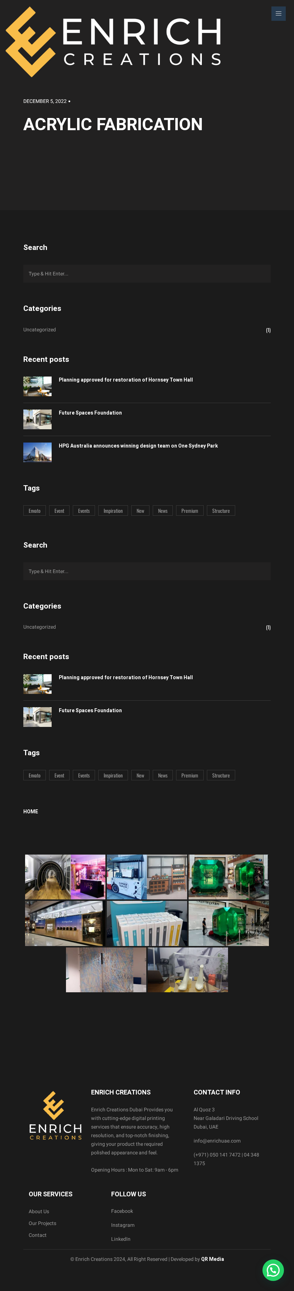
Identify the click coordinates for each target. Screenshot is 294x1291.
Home (30, 811)
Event (59, 510)
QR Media (212, 1259)
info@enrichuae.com (217, 1141)
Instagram (122, 1225)
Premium (189, 510)
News (162, 510)
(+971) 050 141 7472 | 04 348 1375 (226, 1159)
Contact (38, 1235)
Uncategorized (39, 330)
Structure (221, 510)
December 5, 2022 (45, 101)
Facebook (122, 1211)
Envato (35, 510)
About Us (39, 1211)
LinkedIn (121, 1239)
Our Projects (42, 1223)
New (140, 510)
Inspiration (113, 510)
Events (84, 510)
